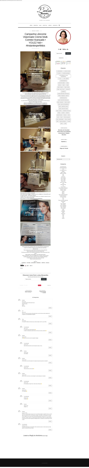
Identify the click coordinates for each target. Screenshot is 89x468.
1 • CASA (59, 78)
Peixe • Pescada (67, 119)
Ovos (58, 117)
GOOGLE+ (47, 262)
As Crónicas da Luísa (63, 170)
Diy (63, 185)
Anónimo (39, 435)
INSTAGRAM (33, 262)
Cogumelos (63, 91)
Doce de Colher (63, 186)
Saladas (68, 121)
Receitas (36, 25)
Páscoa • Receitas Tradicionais (63, 200)
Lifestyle (45, 25)
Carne (63, 175)
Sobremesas (63, 213)
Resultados (63, 211)
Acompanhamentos (63, 80)
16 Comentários (26, 285)
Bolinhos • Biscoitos (63, 173)
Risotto (63, 212)
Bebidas (63, 171)
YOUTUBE (28, 262)
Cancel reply (45, 435)
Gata (23, 319)
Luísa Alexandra (26, 343)
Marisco (63, 192)
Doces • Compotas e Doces (63, 106)
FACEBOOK (24, 262)
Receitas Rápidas (63, 121)
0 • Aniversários (59, 71)
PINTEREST (39, 262)
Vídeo (65, 123)
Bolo (63, 174)
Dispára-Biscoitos (63, 184)
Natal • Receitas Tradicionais (63, 194)
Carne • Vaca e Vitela (60, 89)
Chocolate (68, 89)
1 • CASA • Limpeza (65, 78)
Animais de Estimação (63, 167)
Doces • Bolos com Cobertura (63, 104)
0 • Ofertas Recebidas (66, 73)
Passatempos (63, 201)
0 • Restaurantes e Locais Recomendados (63, 76)
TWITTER (43, 262)
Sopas (62, 123)
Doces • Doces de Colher (63, 108)
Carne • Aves (63, 176)
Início (31, 25)
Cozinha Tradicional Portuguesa (63, 93)
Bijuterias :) (64, 141)
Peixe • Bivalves (63, 204)
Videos (49, 25)
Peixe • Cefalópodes (59, 119)
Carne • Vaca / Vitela (63, 182)
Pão (63, 199)
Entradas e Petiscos (66, 110)
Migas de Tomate (64, 148)
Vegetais (63, 218)
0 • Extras (59, 73)
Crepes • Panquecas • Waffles (63, 95)
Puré (57, 121)
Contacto (55, 25)
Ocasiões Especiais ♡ (63, 195)
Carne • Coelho (63, 180)
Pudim (63, 209)
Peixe (61, 117)
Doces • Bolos (67, 102)
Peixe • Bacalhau (67, 117)
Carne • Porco (66, 87)
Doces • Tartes (59, 110)
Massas (63, 193)
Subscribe (43, 279)
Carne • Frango (60, 87)
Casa (40, 25)
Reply (50, 316)
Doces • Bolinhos (60, 102)
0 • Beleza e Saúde (67, 71)
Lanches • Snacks (63, 190)
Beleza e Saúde (64, 139)
